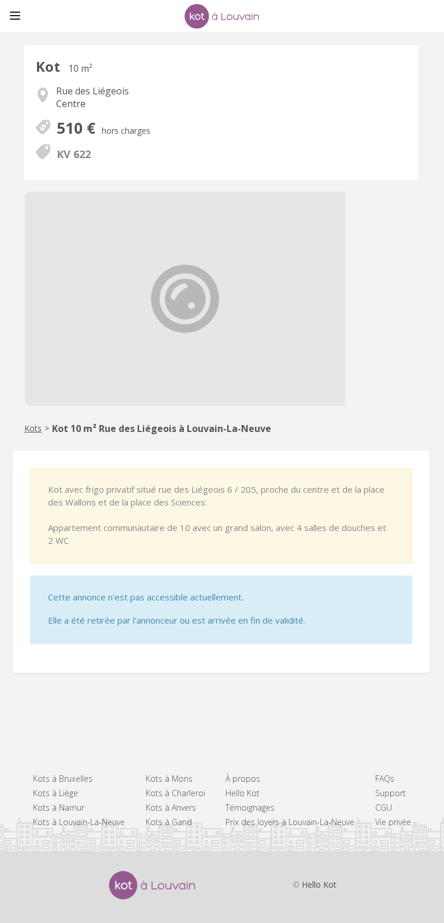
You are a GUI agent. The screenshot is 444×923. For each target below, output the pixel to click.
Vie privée (393, 821)
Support (390, 793)
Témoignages (250, 807)
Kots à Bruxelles (62, 778)
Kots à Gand (169, 821)
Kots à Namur (58, 807)
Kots (33, 428)
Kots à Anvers (171, 807)
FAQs (384, 778)
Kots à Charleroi (175, 793)
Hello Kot (242, 793)
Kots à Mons (169, 778)
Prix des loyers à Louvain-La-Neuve (289, 821)
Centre (71, 103)
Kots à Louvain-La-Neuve (79, 821)
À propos (242, 778)
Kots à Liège (55, 793)
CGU (383, 807)
